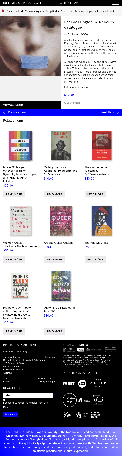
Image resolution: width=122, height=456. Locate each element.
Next (107, 112)
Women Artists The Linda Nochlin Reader (20, 246)
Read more (14, 194)
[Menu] (115, 3)
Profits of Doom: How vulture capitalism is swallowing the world (17, 315)
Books (19, 105)
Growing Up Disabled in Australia (59, 311)
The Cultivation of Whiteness (97, 172)
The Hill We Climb (96, 245)
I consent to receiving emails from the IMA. (25, 405)
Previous (17, 112)
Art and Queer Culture (58, 245)
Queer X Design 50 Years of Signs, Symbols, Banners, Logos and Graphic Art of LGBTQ (19, 176)
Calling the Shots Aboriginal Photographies (60, 172)
